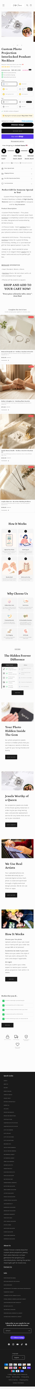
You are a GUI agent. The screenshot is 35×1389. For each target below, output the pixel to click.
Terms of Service (8, 1094)
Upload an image (17, 121)
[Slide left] (13, 45)
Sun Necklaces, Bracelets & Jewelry (12, 1316)
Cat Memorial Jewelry (9, 1158)
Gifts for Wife (7, 1133)
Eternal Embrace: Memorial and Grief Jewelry (15, 1299)
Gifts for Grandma (8, 1129)
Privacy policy (25, 1377)
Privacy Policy (7, 1098)
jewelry (23, 252)
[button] (3, 5)
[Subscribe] (29, 1330)
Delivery (6, 1087)
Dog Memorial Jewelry (9, 1154)
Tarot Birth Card (8, 1217)
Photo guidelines (27, 121)
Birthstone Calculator (9, 1186)
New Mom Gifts (7, 1143)
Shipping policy (24, 1379)
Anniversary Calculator (9, 1210)
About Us (6, 1084)
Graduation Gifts (8, 1168)
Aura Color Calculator (9, 1228)
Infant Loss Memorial (9, 1161)
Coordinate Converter (9, 1214)
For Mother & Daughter (9, 1309)
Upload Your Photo (11, 757)
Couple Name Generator (9, 1235)
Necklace (5, 273)
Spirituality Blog (8, 1119)
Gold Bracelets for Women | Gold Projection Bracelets (17, 1288)
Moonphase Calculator (9, 1238)
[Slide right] (22, 45)
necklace (4, 218)
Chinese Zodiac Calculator (10, 1200)
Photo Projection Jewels (10, 1277)
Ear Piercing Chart (8, 1179)
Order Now (17, 692)
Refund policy (16, 1377)
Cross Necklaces (8, 1284)
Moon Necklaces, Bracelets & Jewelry (13, 1313)
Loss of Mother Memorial (10, 1150)
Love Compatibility (8, 1203)
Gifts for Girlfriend (9, 1136)
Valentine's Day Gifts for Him (11, 1126)
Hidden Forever (16, 1374)
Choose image (17, 125)
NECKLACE (5, 265)
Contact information (18, 1382)
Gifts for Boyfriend (9, 1140)
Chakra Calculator (8, 1231)
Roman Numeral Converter (10, 1182)
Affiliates (6, 1108)
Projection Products (9, 1112)
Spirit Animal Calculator (10, 1221)
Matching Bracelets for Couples (12, 1281)
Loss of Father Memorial (10, 1147)
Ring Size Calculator (9, 1175)
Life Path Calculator (9, 1193)
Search (5, 1080)
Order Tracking (7, 1091)
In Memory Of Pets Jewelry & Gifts (12, 1295)
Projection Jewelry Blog (10, 1115)
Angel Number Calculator (10, 1189)
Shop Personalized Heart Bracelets (12, 1302)
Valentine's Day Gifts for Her (11, 1122)
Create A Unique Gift (11, 824)
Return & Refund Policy (9, 1101)
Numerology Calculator (9, 1207)
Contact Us (6, 1105)
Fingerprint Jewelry (9, 1291)
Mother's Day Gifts (8, 1165)
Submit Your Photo (11, 895)
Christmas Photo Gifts (9, 1172)
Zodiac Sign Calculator (9, 1196)
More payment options (17, 141)
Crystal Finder (7, 1224)
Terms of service (13, 1379)
